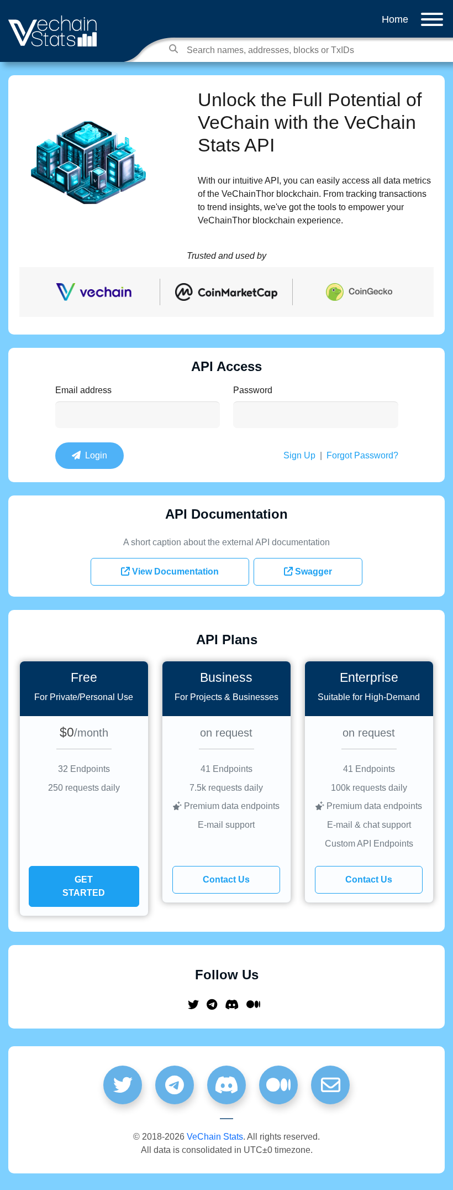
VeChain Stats (215, 1136)
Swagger (312, 571)
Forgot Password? (362, 455)
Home (395, 19)
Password (252, 390)
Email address (83, 390)
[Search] (173, 48)
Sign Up (299, 455)
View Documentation (174, 571)
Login (94, 455)
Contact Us (226, 879)
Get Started (83, 886)
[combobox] (281, 50)
